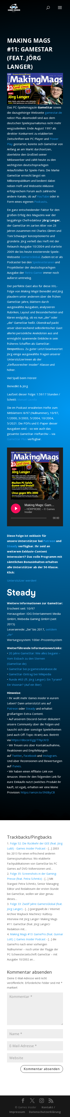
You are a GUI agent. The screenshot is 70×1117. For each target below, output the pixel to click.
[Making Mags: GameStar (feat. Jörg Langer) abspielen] (16, 508)
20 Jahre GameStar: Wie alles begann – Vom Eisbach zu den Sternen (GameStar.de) (33, 658)
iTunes (16, 766)
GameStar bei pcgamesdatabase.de (33, 669)
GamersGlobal (30, 257)
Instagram (50, 756)
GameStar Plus (17, 439)
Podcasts (40, 201)
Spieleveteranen (43, 262)
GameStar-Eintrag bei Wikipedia (30, 674)
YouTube (43, 196)
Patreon (49, 541)
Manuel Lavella (27, 399)
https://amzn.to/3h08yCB (38, 792)
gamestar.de (53, 112)
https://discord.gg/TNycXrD (30, 740)
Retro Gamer (34, 272)
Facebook (30, 756)
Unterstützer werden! (21, 580)
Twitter (17, 756)
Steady (12, 546)
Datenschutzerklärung (45, 1112)
